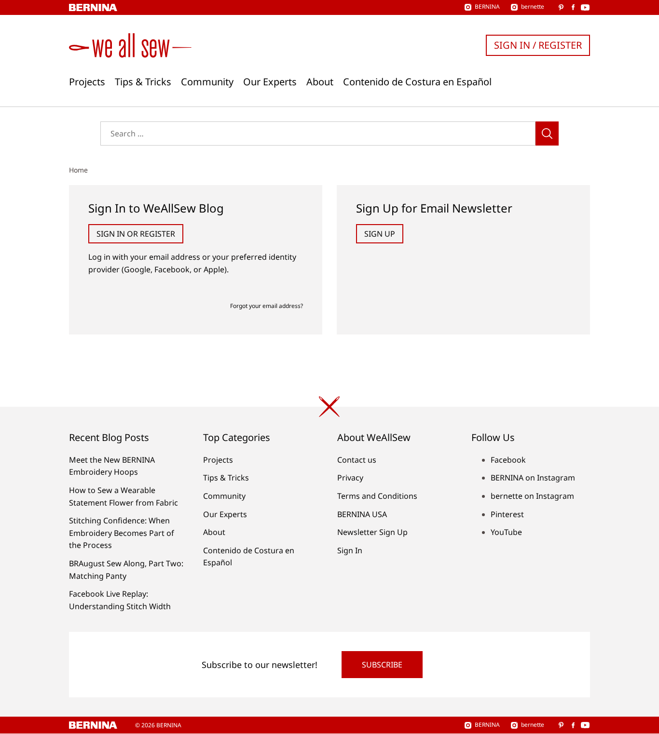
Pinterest (507, 514)
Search (547, 133)
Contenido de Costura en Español (417, 82)
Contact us (356, 459)
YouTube (506, 532)
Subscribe (382, 664)
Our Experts (270, 82)
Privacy (350, 477)
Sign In (349, 550)
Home (78, 169)
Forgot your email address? (266, 306)
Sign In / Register (538, 45)
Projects (87, 82)
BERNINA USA (362, 514)
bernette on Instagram (532, 496)
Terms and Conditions (377, 496)
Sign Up (379, 233)
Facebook (508, 459)
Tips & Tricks (143, 82)
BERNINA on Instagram (533, 477)
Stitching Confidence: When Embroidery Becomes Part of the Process (121, 532)
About (319, 82)
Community (207, 82)
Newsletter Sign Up (372, 532)
